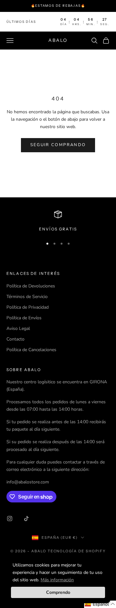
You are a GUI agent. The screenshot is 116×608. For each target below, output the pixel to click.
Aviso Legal (18, 328)
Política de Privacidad (27, 307)
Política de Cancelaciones (31, 350)
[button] (100, 604)
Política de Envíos (24, 318)
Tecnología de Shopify (77, 551)
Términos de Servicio (27, 297)
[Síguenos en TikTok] (26, 518)
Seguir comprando (58, 145)
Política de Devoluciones (30, 286)
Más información (57, 580)
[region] (58, 221)
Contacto (15, 339)
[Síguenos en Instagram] (9, 518)
